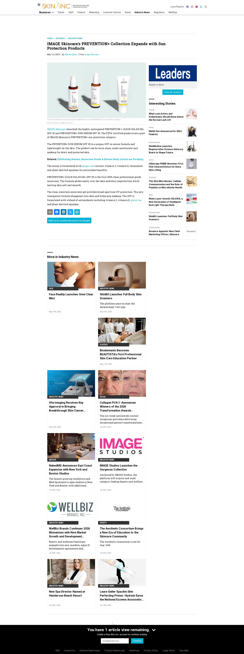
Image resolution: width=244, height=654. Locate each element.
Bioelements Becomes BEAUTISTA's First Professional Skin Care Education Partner (120, 354)
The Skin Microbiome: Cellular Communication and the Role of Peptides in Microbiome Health (166, 184)
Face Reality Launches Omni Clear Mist (71, 296)
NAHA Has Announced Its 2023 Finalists (165, 133)
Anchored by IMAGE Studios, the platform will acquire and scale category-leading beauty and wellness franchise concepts (122, 478)
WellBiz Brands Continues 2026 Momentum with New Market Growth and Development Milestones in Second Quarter (69, 532)
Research (152, 177)
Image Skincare (92, 54)
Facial (103, 397)
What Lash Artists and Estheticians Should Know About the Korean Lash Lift (166, 116)
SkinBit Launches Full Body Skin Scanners (166, 218)
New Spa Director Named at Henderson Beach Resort (67, 593)
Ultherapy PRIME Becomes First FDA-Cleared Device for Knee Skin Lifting (166, 166)
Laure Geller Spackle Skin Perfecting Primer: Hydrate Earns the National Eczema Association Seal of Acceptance (121, 595)
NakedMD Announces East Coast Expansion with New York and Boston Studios (70, 469)
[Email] (50, 212)
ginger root (88, 165)
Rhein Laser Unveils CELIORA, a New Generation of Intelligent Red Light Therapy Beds (166, 201)
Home (50, 38)
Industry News (75, 38)
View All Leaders (173, 92)
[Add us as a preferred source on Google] (77, 212)
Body (151, 195)
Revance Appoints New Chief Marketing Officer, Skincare (164, 233)
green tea (136, 200)
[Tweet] (70, 212)
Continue (137, 640)
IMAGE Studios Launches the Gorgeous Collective (119, 467)
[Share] (57, 212)
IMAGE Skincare (56, 129)
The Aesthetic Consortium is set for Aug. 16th (120, 543)
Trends (151, 110)
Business (60, 38)
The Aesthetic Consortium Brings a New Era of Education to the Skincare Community (121, 532)
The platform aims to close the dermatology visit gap (117, 305)
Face (51, 288)
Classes (104, 344)
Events (103, 523)
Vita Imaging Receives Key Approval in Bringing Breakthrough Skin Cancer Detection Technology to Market (70, 406)
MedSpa (52, 460)
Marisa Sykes (71, 54)
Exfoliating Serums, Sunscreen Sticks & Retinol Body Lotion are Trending (100, 159)
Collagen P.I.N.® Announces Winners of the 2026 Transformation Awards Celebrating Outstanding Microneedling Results (118, 406)
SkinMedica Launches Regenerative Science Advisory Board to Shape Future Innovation (166, 149)
